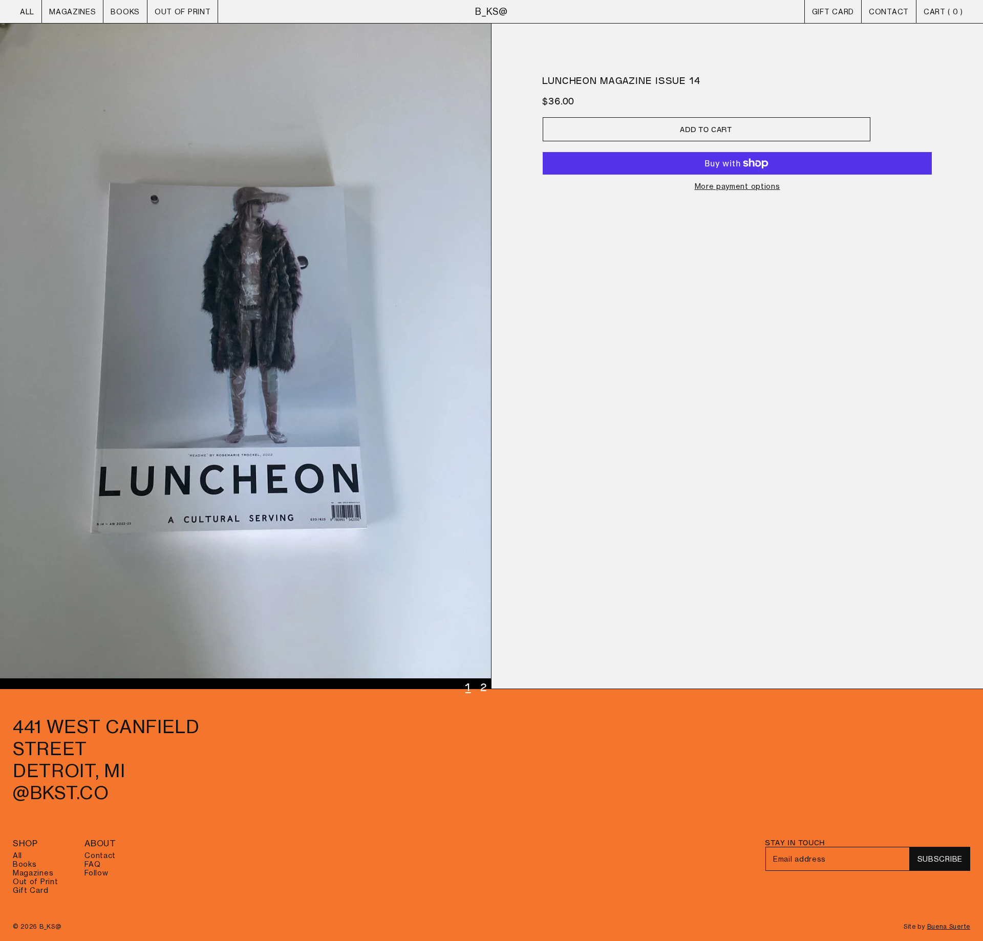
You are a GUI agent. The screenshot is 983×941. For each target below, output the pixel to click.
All (27, 11)
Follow (96, 872)
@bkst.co (61, 793)
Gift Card (833, 11)
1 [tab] (468, 687)
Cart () (943, 11)
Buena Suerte (948, 926)
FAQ (92, 864)
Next (245, 356)
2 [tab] (484, 687)
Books (125, 11)
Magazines (72, 11)
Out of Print (182, 11)
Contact (889, 11)
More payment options (737, 186)
